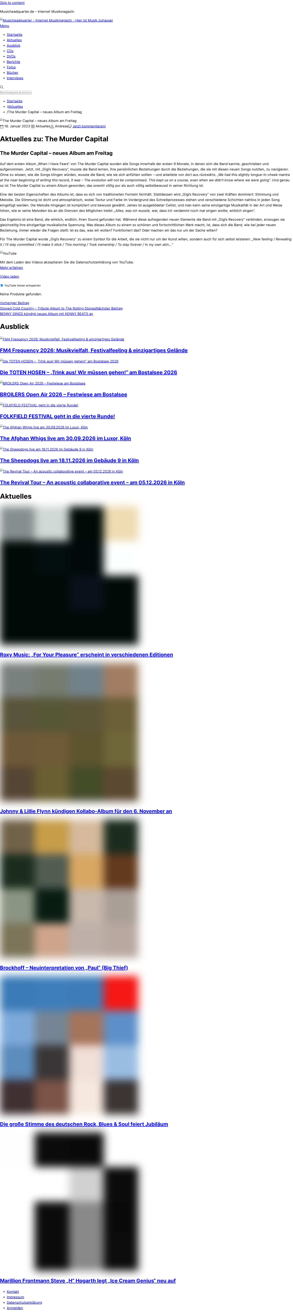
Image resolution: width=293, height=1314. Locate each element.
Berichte (13, 62)
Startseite (14, 35)
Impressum (15, 1297)
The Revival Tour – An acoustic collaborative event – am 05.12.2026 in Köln (92, 482)
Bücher (12, 73)
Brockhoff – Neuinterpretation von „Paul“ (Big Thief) (64, 968)
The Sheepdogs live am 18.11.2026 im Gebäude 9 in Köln (69, 460)
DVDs (11, 56)
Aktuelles (14, 40)
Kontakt (13, 1292)
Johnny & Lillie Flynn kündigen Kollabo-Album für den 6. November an (86, 811)
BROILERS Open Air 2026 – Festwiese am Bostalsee (63, 394)
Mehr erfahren (11, 268)
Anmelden (15, 1308)
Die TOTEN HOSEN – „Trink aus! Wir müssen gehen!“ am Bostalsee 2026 (88, 372)
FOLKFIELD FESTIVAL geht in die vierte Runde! (57, 416)
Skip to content (12, 3)
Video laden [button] (9, 276)
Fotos (11, 67)
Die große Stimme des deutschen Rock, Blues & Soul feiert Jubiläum (84, 1124)
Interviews (15, 78)
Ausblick (13, 45)
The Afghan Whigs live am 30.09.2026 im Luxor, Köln (65, 438)
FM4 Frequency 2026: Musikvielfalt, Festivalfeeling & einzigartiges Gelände (94, 350)
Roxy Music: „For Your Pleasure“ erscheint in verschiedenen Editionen (86, 654)
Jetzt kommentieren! (89, 126)
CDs (10, 51)
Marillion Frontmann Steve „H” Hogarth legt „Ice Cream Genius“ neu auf (88, 1281)
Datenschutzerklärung (24, 1302)
